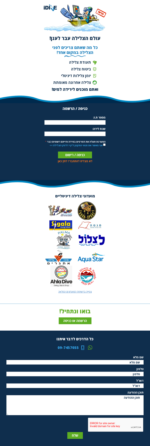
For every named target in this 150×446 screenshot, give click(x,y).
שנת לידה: (99, 129)
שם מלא (138, 357)
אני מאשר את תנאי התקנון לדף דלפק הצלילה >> (76, 145)
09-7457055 (68, 347)
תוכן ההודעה (136, 392)
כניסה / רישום (75, 155)
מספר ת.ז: (99, 117)
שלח (75, 435)
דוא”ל (140, 381)
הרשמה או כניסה (75, 320)
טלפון (140, 369)
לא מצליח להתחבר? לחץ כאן (75, 161)
